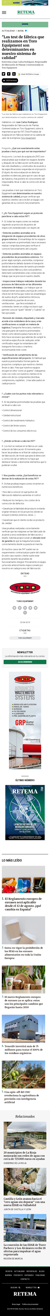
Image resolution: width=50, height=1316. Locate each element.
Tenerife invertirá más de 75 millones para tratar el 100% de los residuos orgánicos (24, 1050)
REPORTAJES (32, 1271)
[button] (3, 74)
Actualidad (8, 31)
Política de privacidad (30, 1304)
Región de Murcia (13, 1258)
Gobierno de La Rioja (15, 1163)
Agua (21, 31)
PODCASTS (18, 1275)
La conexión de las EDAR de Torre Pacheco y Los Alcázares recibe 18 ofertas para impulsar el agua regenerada (25, 1249)
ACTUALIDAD (19, 1271)
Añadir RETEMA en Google (30, 74)
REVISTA (9, 1271)
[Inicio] (26, 12)
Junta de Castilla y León (17, 1209)
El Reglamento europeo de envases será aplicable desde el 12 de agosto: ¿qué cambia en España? (23, 904)
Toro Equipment (25, 601)
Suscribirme (25, 662)
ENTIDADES (29, 1275)
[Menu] (4, 13)
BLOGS (41, 1271)
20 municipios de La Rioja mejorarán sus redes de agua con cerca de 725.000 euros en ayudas (24, 1155)
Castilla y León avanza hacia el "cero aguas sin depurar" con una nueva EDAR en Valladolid (24, 1202)
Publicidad (40, 1275)
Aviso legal (16, 1304)
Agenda (8, 1275)
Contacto (25, 1279)
